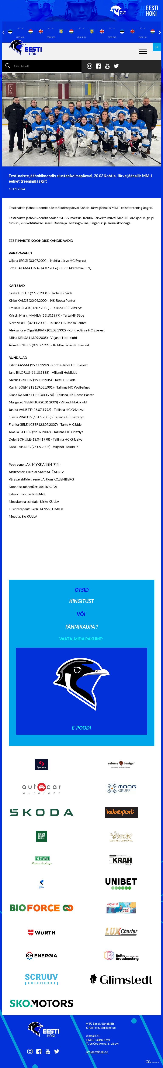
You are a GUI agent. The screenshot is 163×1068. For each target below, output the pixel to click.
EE (156, 46)
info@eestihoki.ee (97, 1052)
